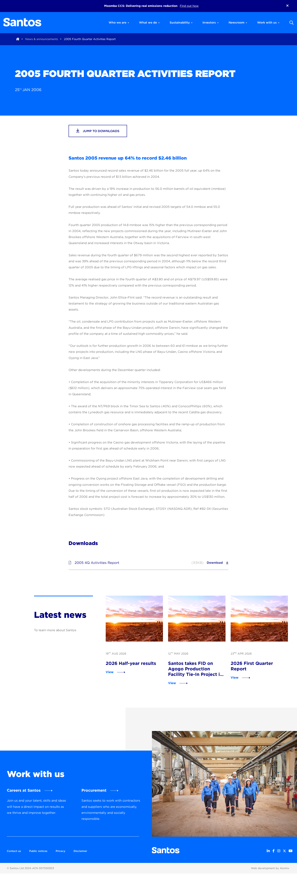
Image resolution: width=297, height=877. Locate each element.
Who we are (117, 22)
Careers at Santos (24, 790)
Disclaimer (80, 851)
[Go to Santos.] (17, 39)
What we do (148, 22)
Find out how (189, 6)
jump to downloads (100, 131)
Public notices (38, 851)
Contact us (14, 851)
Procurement (93, 790)
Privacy (60, 851)
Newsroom (236, 22)
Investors (209, 22)
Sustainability (180, 22)
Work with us (267, 22)
